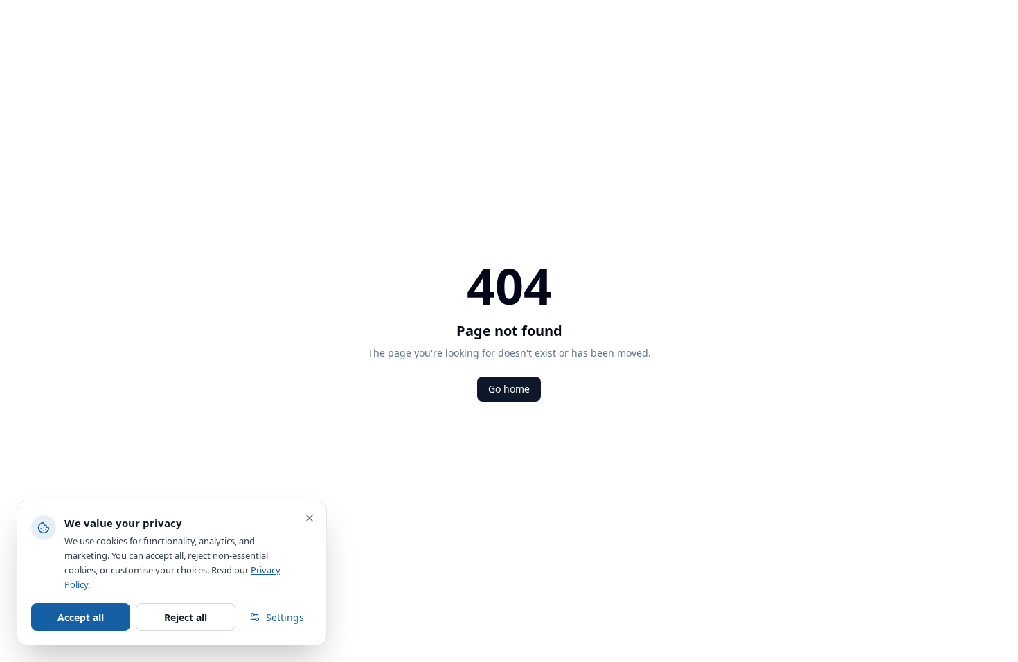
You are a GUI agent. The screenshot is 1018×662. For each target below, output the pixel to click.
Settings (285, 617)
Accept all (80, 617)
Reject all (185, 617)
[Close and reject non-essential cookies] (309, 518)
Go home (509, 388)
